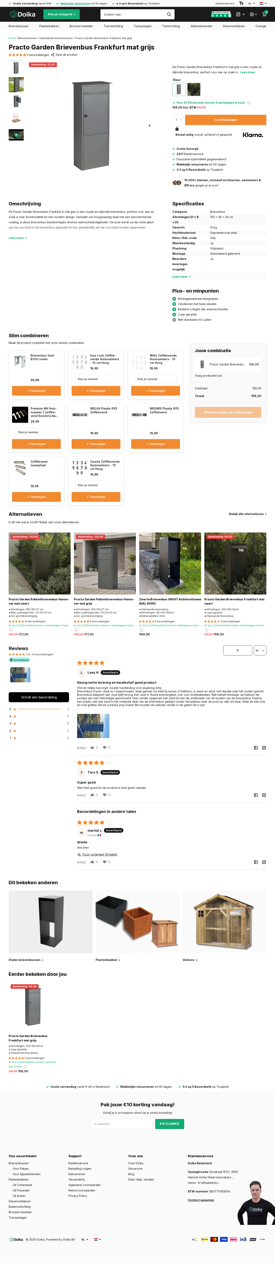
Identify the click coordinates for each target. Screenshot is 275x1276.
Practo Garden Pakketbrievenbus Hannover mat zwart (39, 601)
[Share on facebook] (255, 747)
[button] (18, 55)
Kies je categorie (60, 14)
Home (12, 38)
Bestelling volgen (79, 1168)
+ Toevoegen (36, 390)
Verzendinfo (76, 1179)
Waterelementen (201, 26)
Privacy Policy (77, 1195)
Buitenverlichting (20, 1206)
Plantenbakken (49, 26)
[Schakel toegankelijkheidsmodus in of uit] (241, 3)
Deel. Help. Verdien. (141, 1179)
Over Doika (135, 1163)
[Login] (253, 14)
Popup (248, 102)
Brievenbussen (19, 26)
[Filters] (237, 650)
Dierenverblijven (234, 26)
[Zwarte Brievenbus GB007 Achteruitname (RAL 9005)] (170, 564)
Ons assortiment (22, 1156)
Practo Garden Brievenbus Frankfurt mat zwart (234, 601)
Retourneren (76, 1174)
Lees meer (247, 72)
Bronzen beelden (81, 26)
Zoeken (169, 14)
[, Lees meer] (240, 14)
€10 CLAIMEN (170, 1123)
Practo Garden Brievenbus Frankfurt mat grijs (28, 1038)
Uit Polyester (21, 1190)
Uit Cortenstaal (22, 1185)
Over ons (135, 1156)
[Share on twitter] (264, 747)
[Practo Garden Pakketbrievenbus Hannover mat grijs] (105, 564)
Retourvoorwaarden (81, 1190)
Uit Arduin (19, 1195)
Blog (131, 1174)
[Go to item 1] (20, 677)
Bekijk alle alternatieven (246, 514)
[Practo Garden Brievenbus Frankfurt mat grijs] (33, 1006)
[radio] (179, 89)
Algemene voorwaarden (84, 1185)
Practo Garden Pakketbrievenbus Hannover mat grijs (104, 601)
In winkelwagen (226, 119)
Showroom (135, 1168)
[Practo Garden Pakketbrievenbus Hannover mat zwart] (40, 564)
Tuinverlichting (113, 26)
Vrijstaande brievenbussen (56, 38)
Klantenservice (225, 3)
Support (75, 1156)
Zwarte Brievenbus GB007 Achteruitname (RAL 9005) (170, 601)
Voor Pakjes (21, 1168)
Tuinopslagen (143, 26)
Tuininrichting (171, 26)
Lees (16, 238)
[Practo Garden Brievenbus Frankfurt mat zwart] (235, 564)
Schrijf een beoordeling (39, 697)
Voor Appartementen (26, 1174)
